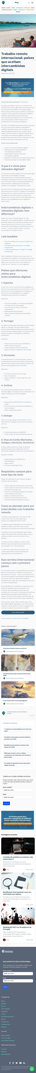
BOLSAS (3, 7)
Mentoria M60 (5, 1035)
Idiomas (3, 1003)
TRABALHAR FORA (30, 9)
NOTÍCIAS (18, 11)
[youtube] (20, 1062)
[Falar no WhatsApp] (31, 1068)
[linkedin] (24, 1062)
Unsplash (26, 618)
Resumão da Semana (7, 1016)
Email (4, 794)
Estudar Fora (5, 1022)
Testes (3, 1014)
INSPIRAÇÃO (27, 7)
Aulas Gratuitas (5, 1054)
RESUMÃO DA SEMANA (7, 9)
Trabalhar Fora (5, 1024)
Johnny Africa (16, 618)
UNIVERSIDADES (19, 7)
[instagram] (13, 1062)
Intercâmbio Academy (8, 1040)
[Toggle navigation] (32, 2)
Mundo (3, 1019)
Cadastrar (6, 803)
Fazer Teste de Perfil (18, 612)
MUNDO (15, 9)
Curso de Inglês (6, 1038)
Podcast (3, 1051)
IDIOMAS (8, 7)
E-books (3, 1049)
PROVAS (13, 7)
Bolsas (3, 1001)
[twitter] (17, 1062)
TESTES (32, 7)
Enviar (5, 987)
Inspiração (4, 1011)
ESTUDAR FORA (21, 9)
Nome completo (7, 787)
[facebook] (10, 1062)
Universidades (5, 1009)
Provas (3, 1006)
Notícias (3, 1027)
